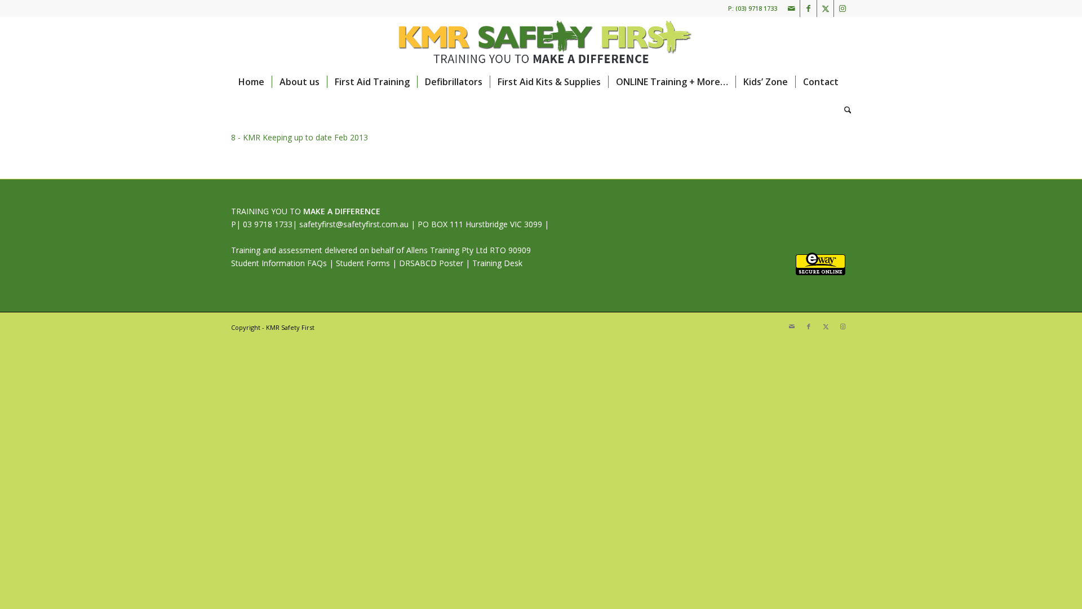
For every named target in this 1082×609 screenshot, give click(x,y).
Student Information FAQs (279, 263)
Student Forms (363, 263)
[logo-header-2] (540, 42)
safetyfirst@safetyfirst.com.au (354, 224)
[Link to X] (825, 8)
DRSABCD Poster (431, 263)
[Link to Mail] (791, 8)
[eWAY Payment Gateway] (820, 272)
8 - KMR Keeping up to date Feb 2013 (299, 137)
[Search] (844, 110)
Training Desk (497, 263)
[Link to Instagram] (842, 8)
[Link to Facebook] (808, 8)
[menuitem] (251, 82)
